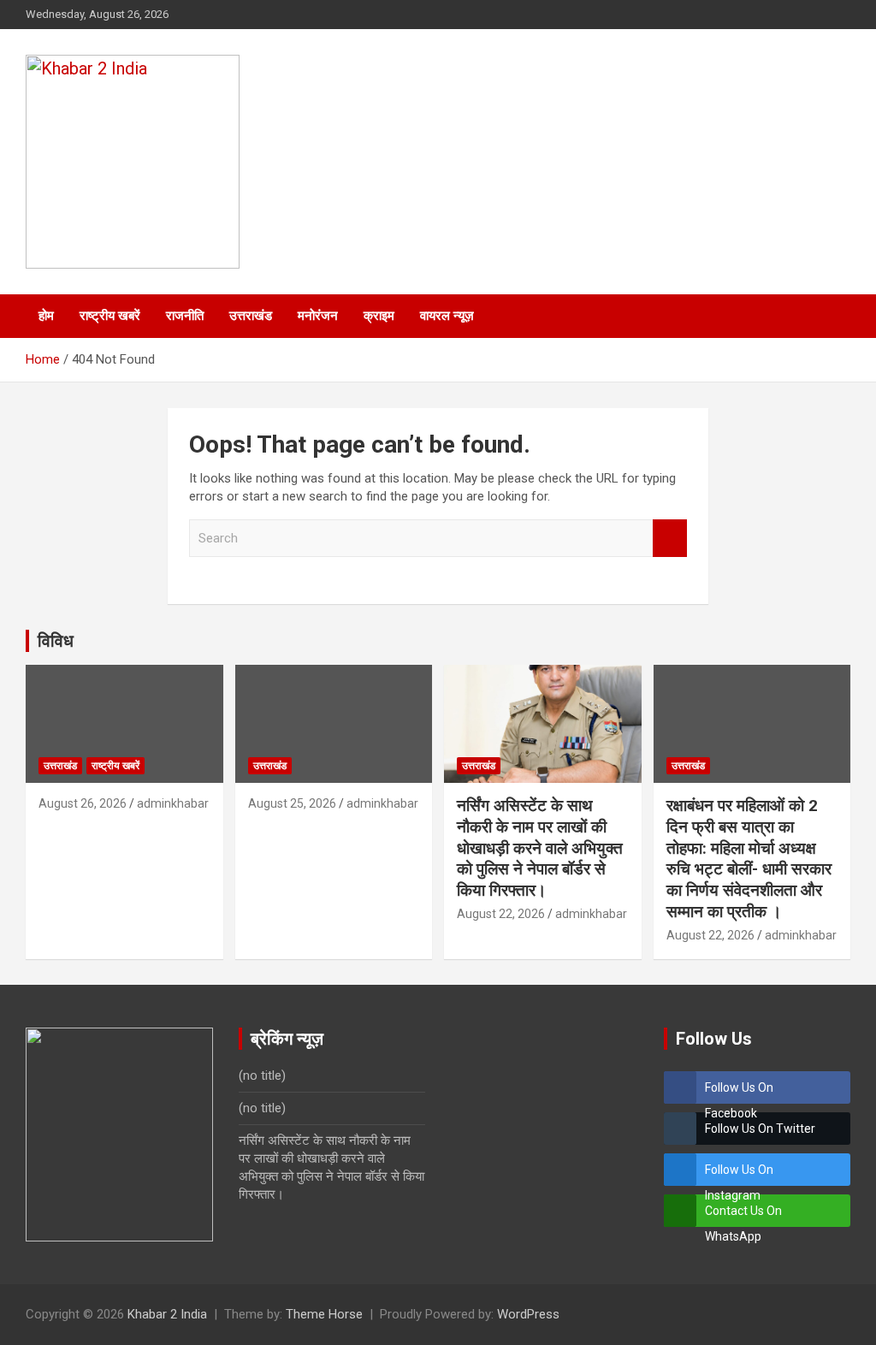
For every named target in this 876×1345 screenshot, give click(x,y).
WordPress (528, 1314)
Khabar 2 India (167, 1314)
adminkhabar (173, 803)
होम (46, 315)
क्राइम (379, 315)
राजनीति (185, 315)
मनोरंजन (318, 315)
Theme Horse (324, 1314)
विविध (56, 641)
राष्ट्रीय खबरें (110, 315)
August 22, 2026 (501, 914)
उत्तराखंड (250, 315)
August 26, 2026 (82, 803)
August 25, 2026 (292, 803)
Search (670, 538)
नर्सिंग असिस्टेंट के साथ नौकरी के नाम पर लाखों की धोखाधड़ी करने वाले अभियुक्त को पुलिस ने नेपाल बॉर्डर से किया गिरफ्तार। (540, 848)
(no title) (262, 1075)
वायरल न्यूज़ (447, 315)
